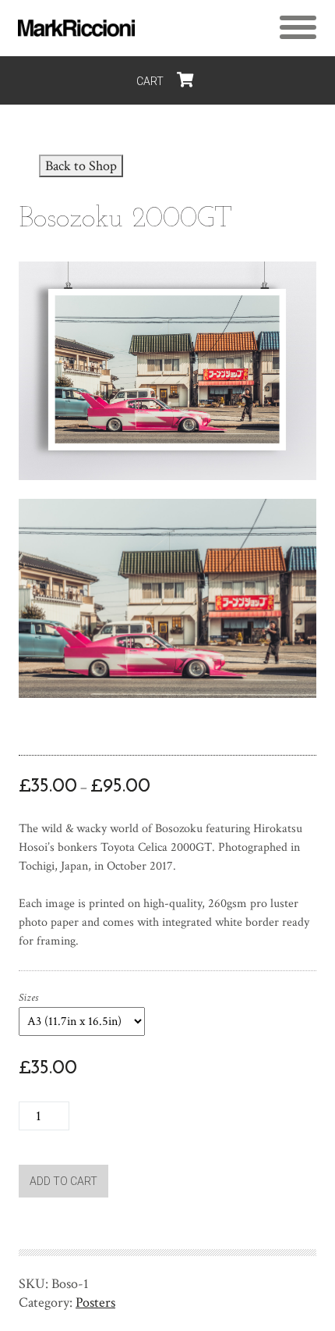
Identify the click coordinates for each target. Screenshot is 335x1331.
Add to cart (63, 1181)
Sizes (28, 998)
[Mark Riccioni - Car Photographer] (76, 28)
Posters (95, 1302)
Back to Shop (81, 166)
